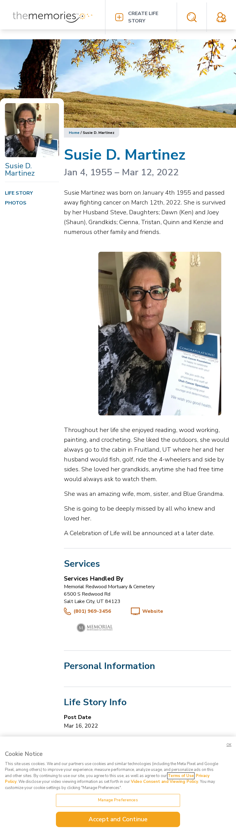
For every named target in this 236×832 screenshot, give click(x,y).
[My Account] (221, 17)
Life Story (19, 193)
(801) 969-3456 (92, 611)
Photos (15, 203)
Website (152, 611)
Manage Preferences (118, 800)
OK (228, 745)
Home (74, 132)
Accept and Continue (118, 819)
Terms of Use (181, 776)
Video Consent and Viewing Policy (164, 781)
